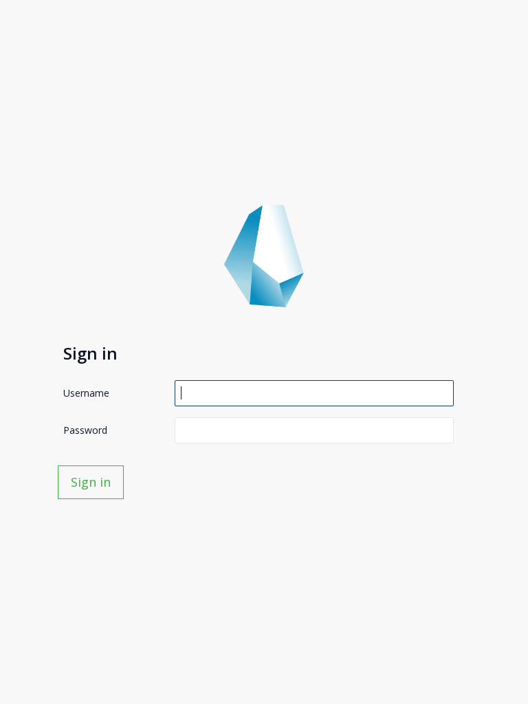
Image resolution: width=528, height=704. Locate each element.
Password (85, 430)
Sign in (91, 482)
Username (86, 392)
